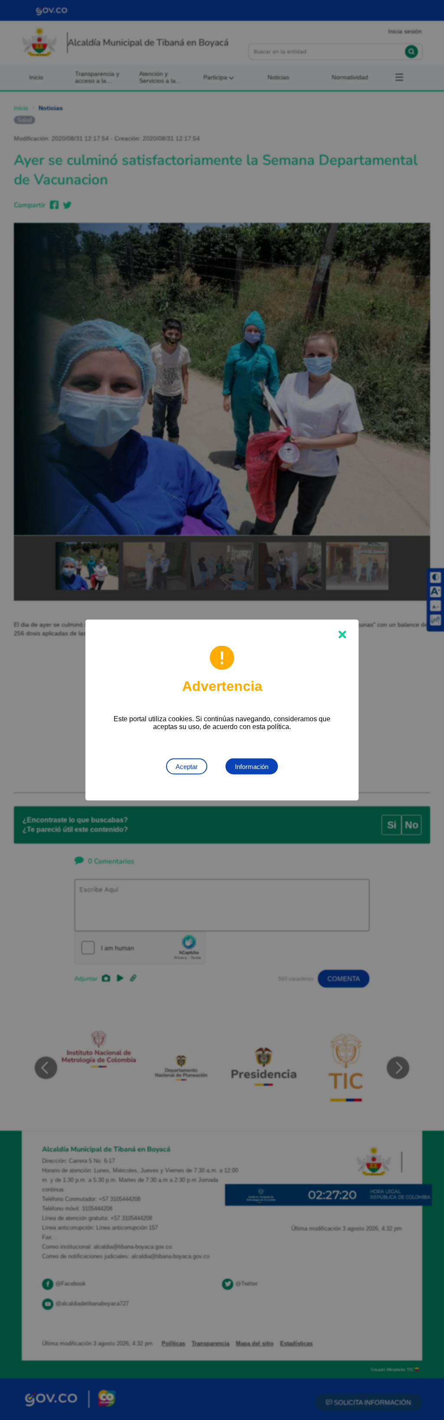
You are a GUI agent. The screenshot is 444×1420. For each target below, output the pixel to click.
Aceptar (187, 766)
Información (251, 766)
